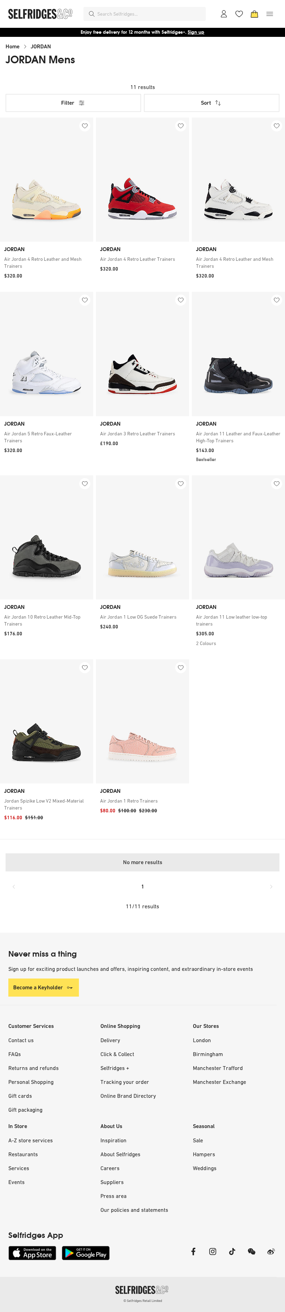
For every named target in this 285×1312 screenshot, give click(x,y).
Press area (113, 1196)
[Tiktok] (232, 1256)
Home (12, 46)
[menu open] (270, 14)
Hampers (204, 1154)
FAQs (14, 1054)
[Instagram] (212, 1256)
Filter (67, 102)
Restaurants (23, 1154)
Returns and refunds (33, 1068)
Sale (198, 1140)
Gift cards (20, 1096)
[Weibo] (271, 1256)
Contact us (21, 1040)
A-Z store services (30, 1140)
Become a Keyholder (38, 987)
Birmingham (208, 1054)
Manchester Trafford (218, 1068)
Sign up (196, 32)
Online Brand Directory (128, 1096)
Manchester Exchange (219, 1082)
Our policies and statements (134, 1210)
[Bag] (254, 14)
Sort (206, 102)
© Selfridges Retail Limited (142, 1301)
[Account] (224, 14)
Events (16, 1182)
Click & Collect (117, 1054)
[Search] (91, 14)
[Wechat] (251, 1256)
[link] (46, 262)
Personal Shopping (31, 1082)
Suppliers (112, 1182)
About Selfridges (120, 1154)
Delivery (110, 1040)
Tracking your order (124, 1082)
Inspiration (113, 1140)
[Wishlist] (239, 14)
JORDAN (41, 46)
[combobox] (150, 13)
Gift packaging (25, 1109)
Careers (110, 1168)
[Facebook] (193, 1256)
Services (18, 1168)
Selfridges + (114, 1068)
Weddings (205, 1168)
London (202, 1040)
